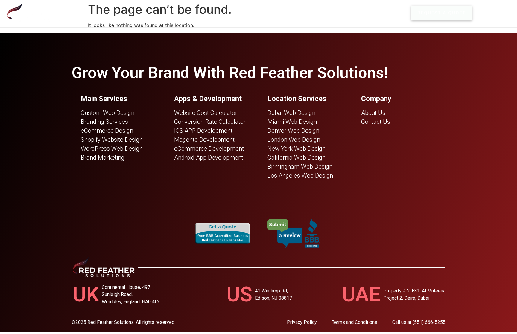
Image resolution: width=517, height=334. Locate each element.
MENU (502, 12)
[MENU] (483, 13)
